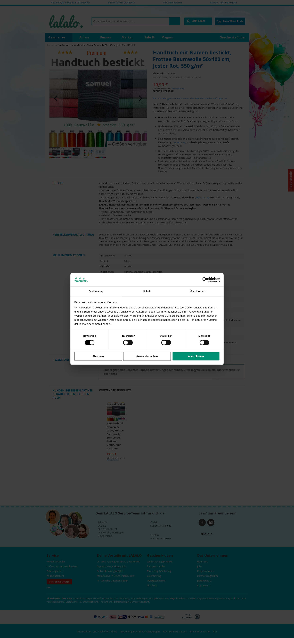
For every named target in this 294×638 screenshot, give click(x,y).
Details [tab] (147, 291)
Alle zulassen (196, 356)
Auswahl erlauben (147, 356)
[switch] (128, 343)
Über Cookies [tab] (198, 291)
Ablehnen (98, 356)
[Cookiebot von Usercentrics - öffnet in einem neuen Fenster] (205, 279)
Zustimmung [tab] (96, 291)
